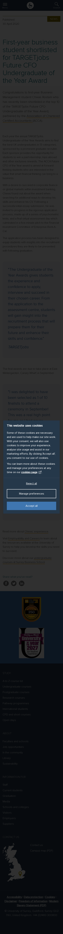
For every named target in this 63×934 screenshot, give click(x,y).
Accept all (32, 506)
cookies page (29, 472)
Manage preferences (31, 493)
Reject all (31, 483)
